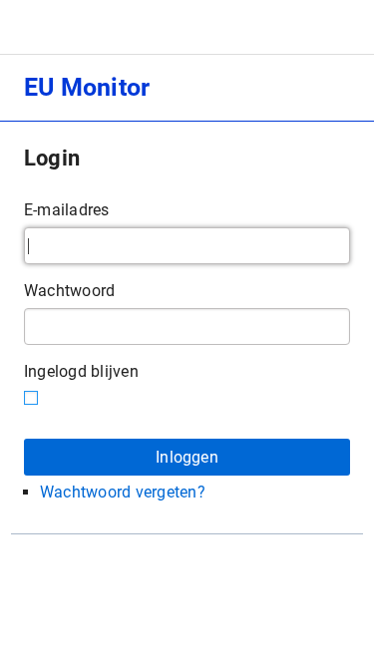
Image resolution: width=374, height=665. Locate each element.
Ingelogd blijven (81, 371)
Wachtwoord (69, 290)
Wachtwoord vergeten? (122, 492)
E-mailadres (67, 209)
